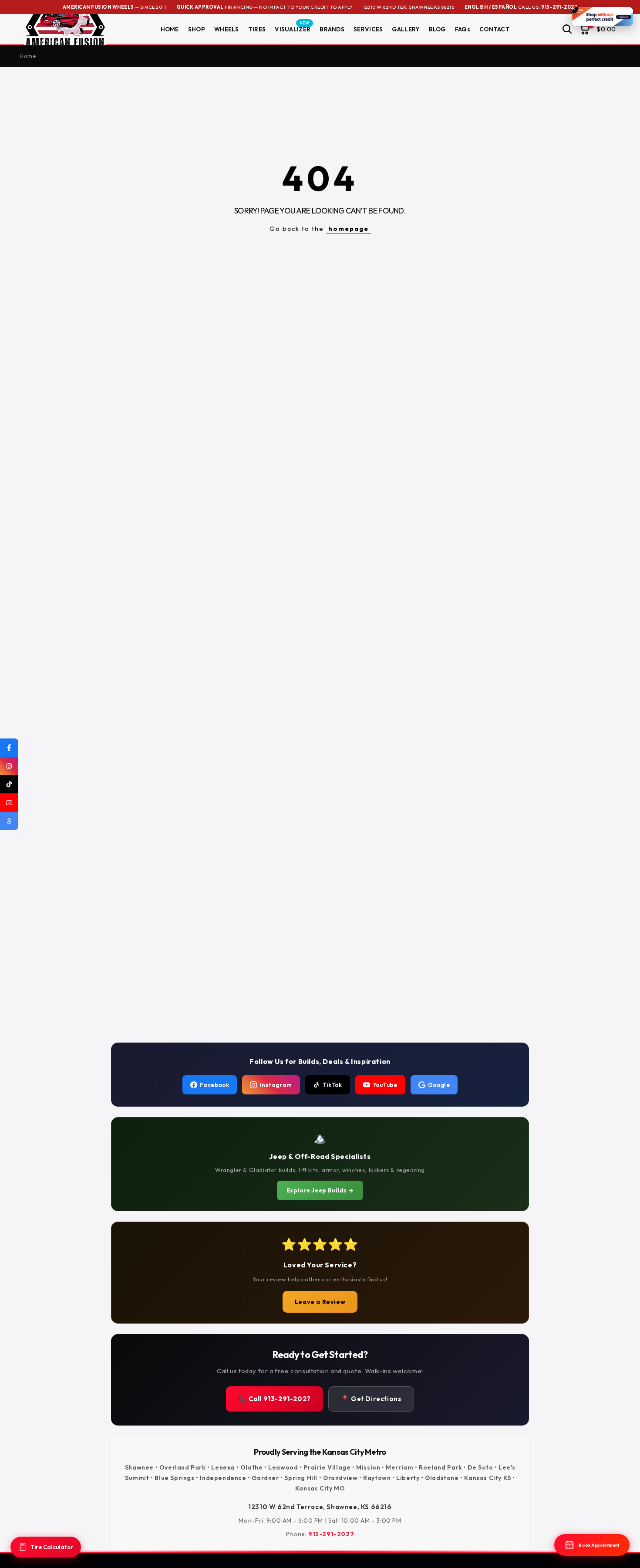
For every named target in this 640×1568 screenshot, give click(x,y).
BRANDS (332, 29)
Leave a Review (320, 1302)
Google (439, 1084)
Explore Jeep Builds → (320, 1190)
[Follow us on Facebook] (9, 747)
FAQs (462, 29)
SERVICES (368, 29)
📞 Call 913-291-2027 (274, 1399)
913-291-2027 (559, 7)
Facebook (214, 1084)
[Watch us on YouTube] (9, 802)
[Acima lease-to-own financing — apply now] (602, 16)
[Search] (567, 29)
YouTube (385, 1084)
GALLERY (405, 29)
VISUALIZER (292, 28)
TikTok (332, 1084)
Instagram (275, 1084)
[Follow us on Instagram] (9, 766)
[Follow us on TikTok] (9, 784)
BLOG (437, 29)
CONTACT (494, 29)
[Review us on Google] (9, 821)
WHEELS (226, 29)
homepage (348, 228)
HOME (170, 29)
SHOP (196, 29)
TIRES (257, 29)
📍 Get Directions (371, 1399)
